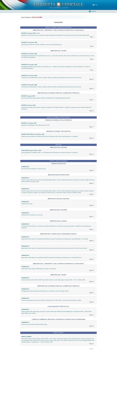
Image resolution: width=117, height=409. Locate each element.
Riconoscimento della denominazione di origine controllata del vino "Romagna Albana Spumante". (57, 98)
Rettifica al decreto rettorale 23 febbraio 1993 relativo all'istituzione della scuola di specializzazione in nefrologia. (57, 137)
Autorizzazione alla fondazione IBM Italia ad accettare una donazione (57, 269)
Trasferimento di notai (57, 204)
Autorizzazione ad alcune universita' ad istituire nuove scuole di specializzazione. (57, 45)
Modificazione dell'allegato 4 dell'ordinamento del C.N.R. (57, 125)
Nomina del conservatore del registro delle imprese (57, 325)
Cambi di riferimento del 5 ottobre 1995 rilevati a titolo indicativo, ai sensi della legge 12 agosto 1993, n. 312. (57, 280)
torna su (91, 348)
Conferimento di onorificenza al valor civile (57, 215)
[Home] (59, 4)
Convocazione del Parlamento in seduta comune (57, 169)
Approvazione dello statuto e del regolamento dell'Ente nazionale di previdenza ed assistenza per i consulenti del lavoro (57, 258)
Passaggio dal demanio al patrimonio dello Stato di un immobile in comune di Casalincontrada (57, 291)
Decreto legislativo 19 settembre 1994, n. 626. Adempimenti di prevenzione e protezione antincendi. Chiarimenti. (57, 153)
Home (96, 4)
